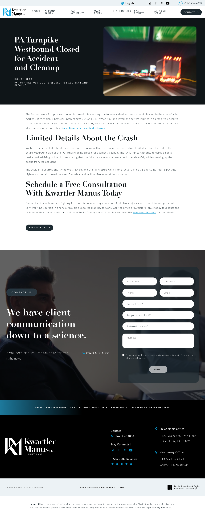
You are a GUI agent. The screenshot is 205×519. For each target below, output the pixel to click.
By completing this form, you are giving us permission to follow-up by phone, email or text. (159, 356)
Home (18, 79)
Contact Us (191, 12)
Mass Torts (98, 12)
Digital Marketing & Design (187, 487)
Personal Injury (51, 12)
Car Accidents (77, 12)
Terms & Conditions (88, 487)
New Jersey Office (172, 452)
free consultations (144, 212)
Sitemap (122, 487)
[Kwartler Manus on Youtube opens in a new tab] (167, 3)
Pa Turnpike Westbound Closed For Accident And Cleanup (51, 83)
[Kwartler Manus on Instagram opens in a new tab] (150, 3)
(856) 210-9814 (163, 507)
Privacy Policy (108, 487)
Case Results (139, 12)
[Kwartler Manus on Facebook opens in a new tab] (156, 3)
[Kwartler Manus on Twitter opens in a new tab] (162, 3)
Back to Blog (38, 227)
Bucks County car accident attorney (83, 128)
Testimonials (122, 11)
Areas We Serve (160, 12)
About (36, 11)
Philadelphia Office (172, 429)
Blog (29, 79)
